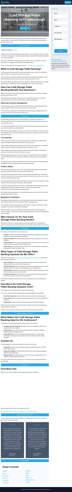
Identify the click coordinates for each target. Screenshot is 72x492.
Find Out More (24, 228)
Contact (68, 2)
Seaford (27, 473)
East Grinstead (28, 411)
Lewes (4, 473)
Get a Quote (24, 28)
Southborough (21, 411)
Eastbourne (28, 477)
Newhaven (5, 478)
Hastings (27, 482)
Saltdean (27, 470)
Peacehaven (6, 480)
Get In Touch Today (25, 45)
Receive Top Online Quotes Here (25, 414)
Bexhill (27, 475)
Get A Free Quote (25, 460)
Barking (35, 411)
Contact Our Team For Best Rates (25, 313)
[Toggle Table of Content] (14, 50)
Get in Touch (25, 116)
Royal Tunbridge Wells (6, 411)
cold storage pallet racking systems (35, 65)
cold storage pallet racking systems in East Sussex (27, 257)
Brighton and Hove (30, 479)
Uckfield (15, 411)
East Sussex (6, 475)
